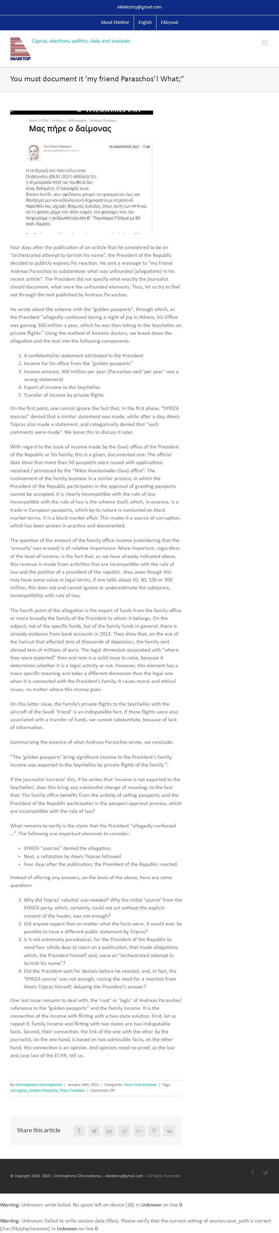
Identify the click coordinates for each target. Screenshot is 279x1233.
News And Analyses (140, 1085)
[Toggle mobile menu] (265, 42)
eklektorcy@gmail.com (139, 7)
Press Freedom (72, 1091)
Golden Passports (43, 1091)
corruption (18, 1091)
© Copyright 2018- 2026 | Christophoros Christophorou (56, 1176)
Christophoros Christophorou (38, 1085)
